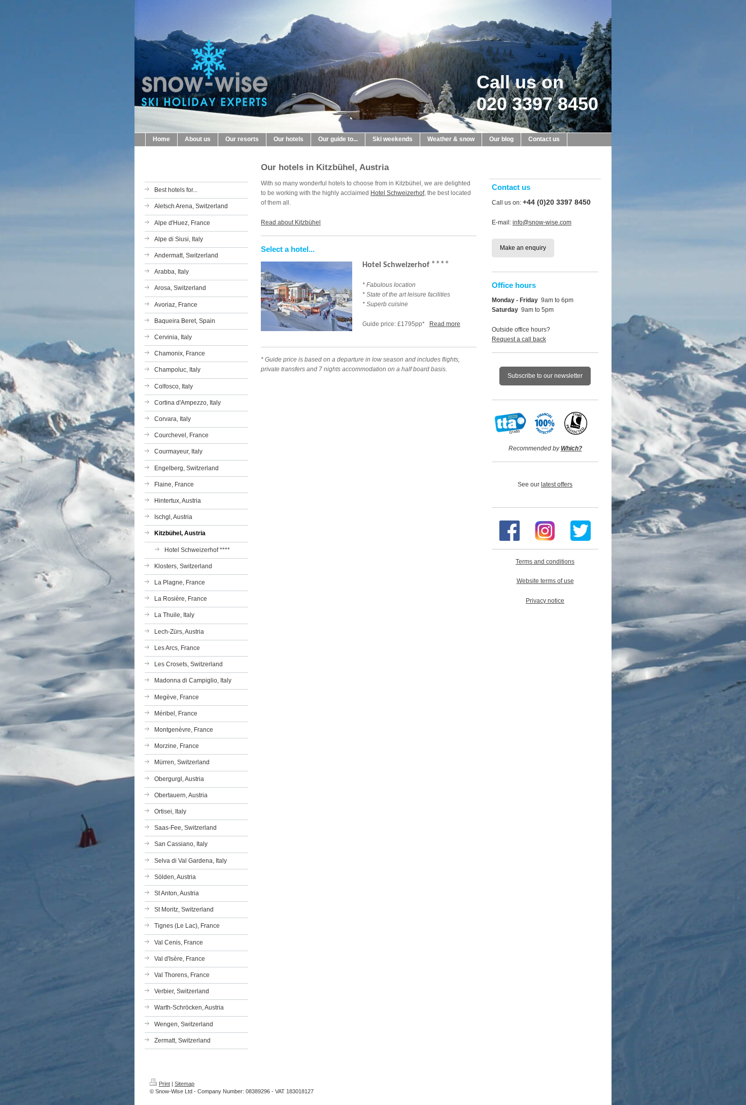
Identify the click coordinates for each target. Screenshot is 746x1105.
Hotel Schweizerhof (397, 193)
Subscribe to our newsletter (545, 375)
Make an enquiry (523, 247)
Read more (444, 324)
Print (164, 1084)
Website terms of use (545, 580)
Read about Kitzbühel (291, 222)
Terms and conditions (545, 561)
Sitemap (184, 1084)
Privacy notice (545, 600)
